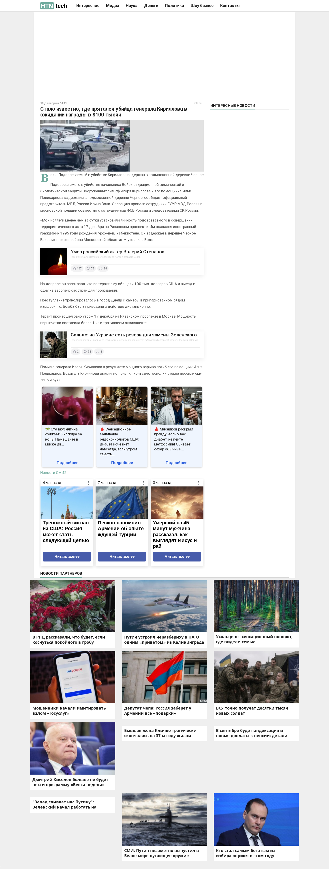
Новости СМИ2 (53, 472)
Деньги (151, 5)
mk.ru (197, 103)
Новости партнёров (61, 573)
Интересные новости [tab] (232, 105)
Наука (131, 5)
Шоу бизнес (202, 5)
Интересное (87, 5)
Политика (174, 5)
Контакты (230, 5)
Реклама (101, 19)
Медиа (112, 5)
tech (54, 5)
